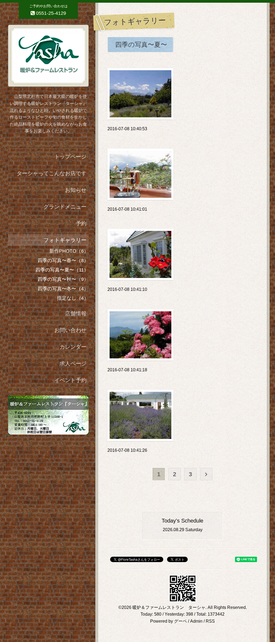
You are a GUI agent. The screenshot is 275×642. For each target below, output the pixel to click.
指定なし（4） (73, 298)
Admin (196, 621)
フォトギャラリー (65, 240)
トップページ (70, 157)
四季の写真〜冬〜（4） (63, 288)
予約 (81, 223)
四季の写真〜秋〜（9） (63, 279)
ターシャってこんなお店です (51, 173)
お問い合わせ (70, 330)
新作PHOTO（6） (69, 251)
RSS (210, 621)
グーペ (180, 621)
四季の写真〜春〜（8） (63, 260)
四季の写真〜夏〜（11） (62, 270)
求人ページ (73, 363)
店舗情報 (75, 313)
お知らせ (75, 190)
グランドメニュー (65, 207)
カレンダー (73, 347)
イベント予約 (70, 380)
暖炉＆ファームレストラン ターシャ (168, 607)
